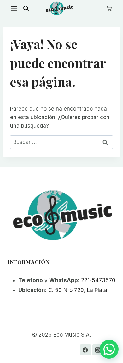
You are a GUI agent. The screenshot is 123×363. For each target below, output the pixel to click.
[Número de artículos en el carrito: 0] (109, 8)
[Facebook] (85, 349)
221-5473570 (98, 280)
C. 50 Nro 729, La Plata (77, 290)
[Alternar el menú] (14, 8)
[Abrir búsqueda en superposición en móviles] (26, 8)
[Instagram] (97, 349)
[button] (109, 349)
